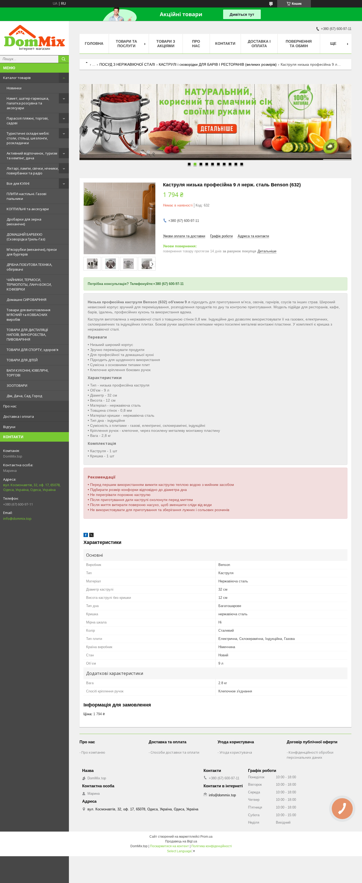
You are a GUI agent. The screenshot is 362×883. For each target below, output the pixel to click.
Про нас (9, 406)
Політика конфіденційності (211, 846)
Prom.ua (206, 836)
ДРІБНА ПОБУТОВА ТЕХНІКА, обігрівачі (29, 267)
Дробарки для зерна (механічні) (24, 221)
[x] (91, 536)
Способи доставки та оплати (175, 752)
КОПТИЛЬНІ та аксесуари (28, 209)
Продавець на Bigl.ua (181, 841)
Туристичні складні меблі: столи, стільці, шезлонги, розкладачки (28, 138)
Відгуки (9, 426)
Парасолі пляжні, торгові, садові (27, 120)
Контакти (225, 43)
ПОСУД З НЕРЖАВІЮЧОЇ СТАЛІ (127, 64)
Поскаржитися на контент (169, 846)
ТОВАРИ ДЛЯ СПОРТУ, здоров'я (32, 349)
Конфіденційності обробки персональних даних (310, 755)
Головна (94, 43)
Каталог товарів (17, 77)
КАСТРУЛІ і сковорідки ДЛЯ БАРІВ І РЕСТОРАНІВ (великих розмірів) (218, 64)
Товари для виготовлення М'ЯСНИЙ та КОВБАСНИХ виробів (28, 314)
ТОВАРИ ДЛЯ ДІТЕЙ (22, 360)
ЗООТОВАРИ (17, 385)
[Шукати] (63, 59)
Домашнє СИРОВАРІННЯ (26, 299)
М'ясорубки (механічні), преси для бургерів (32, 252)
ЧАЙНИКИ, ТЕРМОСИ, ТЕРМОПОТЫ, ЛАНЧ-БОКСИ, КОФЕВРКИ (29, 284)
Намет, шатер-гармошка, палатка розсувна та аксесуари (28, 103)
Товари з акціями (165, 43)
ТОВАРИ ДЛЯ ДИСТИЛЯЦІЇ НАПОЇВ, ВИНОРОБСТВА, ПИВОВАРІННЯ (27, 334)
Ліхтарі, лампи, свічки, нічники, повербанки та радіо (33, 170)
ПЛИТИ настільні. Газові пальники (26, 196)
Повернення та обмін (299, 43)
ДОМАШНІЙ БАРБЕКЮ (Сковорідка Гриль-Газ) (26, 236)
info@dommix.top (17, 518)
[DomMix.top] (34, 35)
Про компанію (93, 752)
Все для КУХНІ (18, 183)
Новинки (14, 88)
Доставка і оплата (18, 416)
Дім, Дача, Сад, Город (24, 395)
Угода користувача (235, 752)
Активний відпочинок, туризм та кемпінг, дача (32, 155)
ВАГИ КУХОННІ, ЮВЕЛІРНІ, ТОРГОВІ (27, 372)
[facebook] (85, 536)
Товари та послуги (126, 43)
